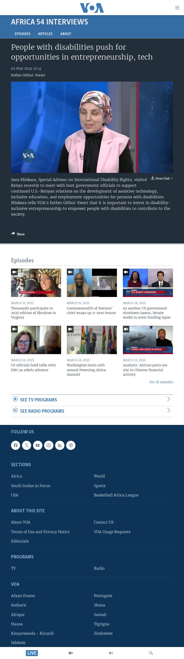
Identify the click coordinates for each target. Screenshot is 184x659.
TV (13, 568)
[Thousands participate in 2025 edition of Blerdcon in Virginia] (36, 283)
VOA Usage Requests (112, 532)
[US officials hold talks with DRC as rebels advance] (36, 340)
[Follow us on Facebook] (15, 445)
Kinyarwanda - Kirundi (32, 633)
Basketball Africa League (116, 495)
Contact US (104, 522)
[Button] (18, 235)
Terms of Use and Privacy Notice (40, 532)
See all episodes (161, 382)
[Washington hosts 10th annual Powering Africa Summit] (92, 340)
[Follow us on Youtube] (37, 445)
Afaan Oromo (23, 596)
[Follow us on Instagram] (48, 445)
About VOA (20, 522)
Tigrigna (101, 624)
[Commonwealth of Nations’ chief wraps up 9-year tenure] (92, 283)
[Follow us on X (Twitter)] (26, 445)
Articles (45, 34)
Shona (99, 605)
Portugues (103, 596)
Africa (16, 476)
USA (14, 495)
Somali (100, 614)
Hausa (17, 624)
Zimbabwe (103, 633)
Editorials (20, 541)
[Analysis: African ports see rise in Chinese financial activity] (148, 340)
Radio (99, 568)
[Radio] (111, 653)
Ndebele (18, 643)
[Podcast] (70, 445)
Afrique (17, 614)
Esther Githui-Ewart (28, 75)
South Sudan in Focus (30, 486)
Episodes (22, 34)
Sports (100, 486)
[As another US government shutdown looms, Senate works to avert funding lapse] (148, 283)
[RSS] (59, 445)
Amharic (19, 605)
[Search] (151, 653)
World (99, 476)
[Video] (70, 653)
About (65, 34)
